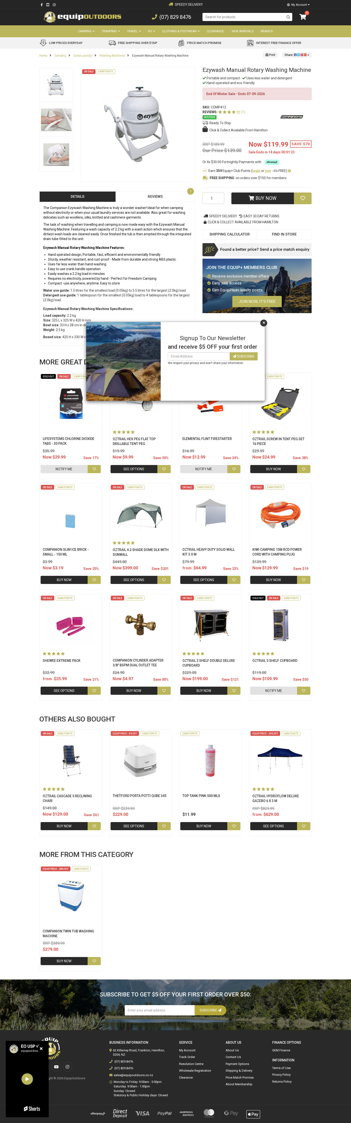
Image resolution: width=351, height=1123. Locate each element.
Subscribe (245, 356)
